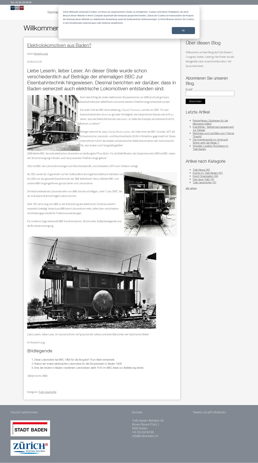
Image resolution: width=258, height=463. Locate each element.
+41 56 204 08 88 (23, 2)
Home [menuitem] (52, 12)
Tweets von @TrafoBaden (209, 412)
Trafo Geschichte (47, 392)
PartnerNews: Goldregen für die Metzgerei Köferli (210, 122)
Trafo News (201, 169)
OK (183, 30)
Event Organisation (205, 176)
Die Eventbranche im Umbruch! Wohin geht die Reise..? (210, 141)
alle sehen (191, 188)
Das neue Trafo (203, 179)
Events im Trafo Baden (208, 172)
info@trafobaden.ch (145, 436)
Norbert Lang (41, 53)
